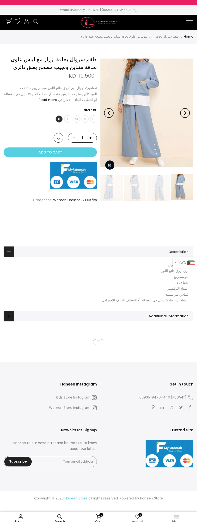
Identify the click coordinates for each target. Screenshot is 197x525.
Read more (48, 99)
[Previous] (185, 113)
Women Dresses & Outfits (75, 200)
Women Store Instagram (70, 407)
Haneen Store (151, 498)
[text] (98, 265)
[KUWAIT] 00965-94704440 (162, 397)
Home (188, 36)
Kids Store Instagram (73, 397)
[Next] (109, 113)
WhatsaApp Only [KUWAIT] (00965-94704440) (95, 10)
